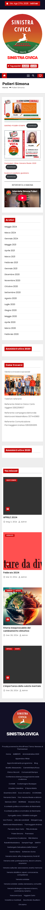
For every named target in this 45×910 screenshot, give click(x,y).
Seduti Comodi (11, 480)
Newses (38, 746)
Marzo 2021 (9, 256)
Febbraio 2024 (11, 572)
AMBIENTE (17, 754)
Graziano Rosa (34, 802)
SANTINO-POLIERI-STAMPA (14, 126)
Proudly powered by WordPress (15, 746)
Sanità (17, 649)
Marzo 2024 (10, 232)
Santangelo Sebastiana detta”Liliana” (22, 847)
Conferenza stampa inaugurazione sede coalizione (22, 778)
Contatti (12, 784)
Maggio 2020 (10, 316)
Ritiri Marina (33, 838)
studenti (25, 66)
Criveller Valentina (15, 788)
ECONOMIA (36, 793)
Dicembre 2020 (12, 274)
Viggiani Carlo (29, 895)
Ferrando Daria (10, 797)
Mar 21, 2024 (12, 577)
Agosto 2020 (10, 298)
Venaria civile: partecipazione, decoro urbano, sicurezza (23, 862)
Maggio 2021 (10, 244)
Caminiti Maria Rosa (31, 767)
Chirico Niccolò (13, 772)
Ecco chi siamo (24, 793)
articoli (18, 591)
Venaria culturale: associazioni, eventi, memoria (22, 868)
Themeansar (22, 749)
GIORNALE (22, 802)
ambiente (9, 591)
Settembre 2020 (12, 292)
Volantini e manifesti (13, 900)
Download (32, 126)
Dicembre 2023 (10, 793)
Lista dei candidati (21, 820)
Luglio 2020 (9, 304)
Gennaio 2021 (10, 268)
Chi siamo (22, 904)
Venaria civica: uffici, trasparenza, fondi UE (22, 856)
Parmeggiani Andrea (33, 824)
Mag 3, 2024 (12, 522)
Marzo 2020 (10, 328)
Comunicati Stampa (30, 772)
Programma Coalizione (16, 838)
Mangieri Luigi (36, 820)
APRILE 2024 (10, 517)
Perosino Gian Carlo (16, 829)
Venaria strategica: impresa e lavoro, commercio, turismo (22, 889)
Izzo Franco (7, 820)
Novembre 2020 (12, 280)
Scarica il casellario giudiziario (16, 173)
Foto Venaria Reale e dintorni (29, 797)
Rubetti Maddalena (12, 842)
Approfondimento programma (19, 763)
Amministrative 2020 (31, 754)
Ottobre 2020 (11, 286)
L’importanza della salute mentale (22, 686)
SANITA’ (38, 842)
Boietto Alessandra (13, 767)
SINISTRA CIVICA (22, 57)
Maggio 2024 (10, 226)
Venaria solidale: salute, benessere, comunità (22, 884)
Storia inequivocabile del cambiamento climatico (17, 629)
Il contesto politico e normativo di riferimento (22, 806)
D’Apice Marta (31, 788)
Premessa (29, 833)
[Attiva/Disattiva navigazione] (28, 75)
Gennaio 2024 (11, 238)
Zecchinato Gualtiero (31, 900)
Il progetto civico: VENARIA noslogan (22, 815)
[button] (34, 75)
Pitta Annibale (31, 829)
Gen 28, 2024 (12, 635)
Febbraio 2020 (11, 334)
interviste (9, 535)
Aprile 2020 (10, 322)
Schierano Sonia (29, 851)
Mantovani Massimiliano (13, 824)
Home (5, 87)
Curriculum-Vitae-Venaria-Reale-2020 (20, 163)
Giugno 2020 (10, 310)
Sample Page (27, 842)
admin (23, 522)
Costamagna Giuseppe (26, 784)
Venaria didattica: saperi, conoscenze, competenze (22, 873)
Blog (36, 763)
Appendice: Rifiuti (23, 758)
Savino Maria (15, 851)
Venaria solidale (22, 879)
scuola (33, 66)
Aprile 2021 (9, 250)
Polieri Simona (17, 833)
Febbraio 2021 (11, 262)
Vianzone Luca (16, 895)
